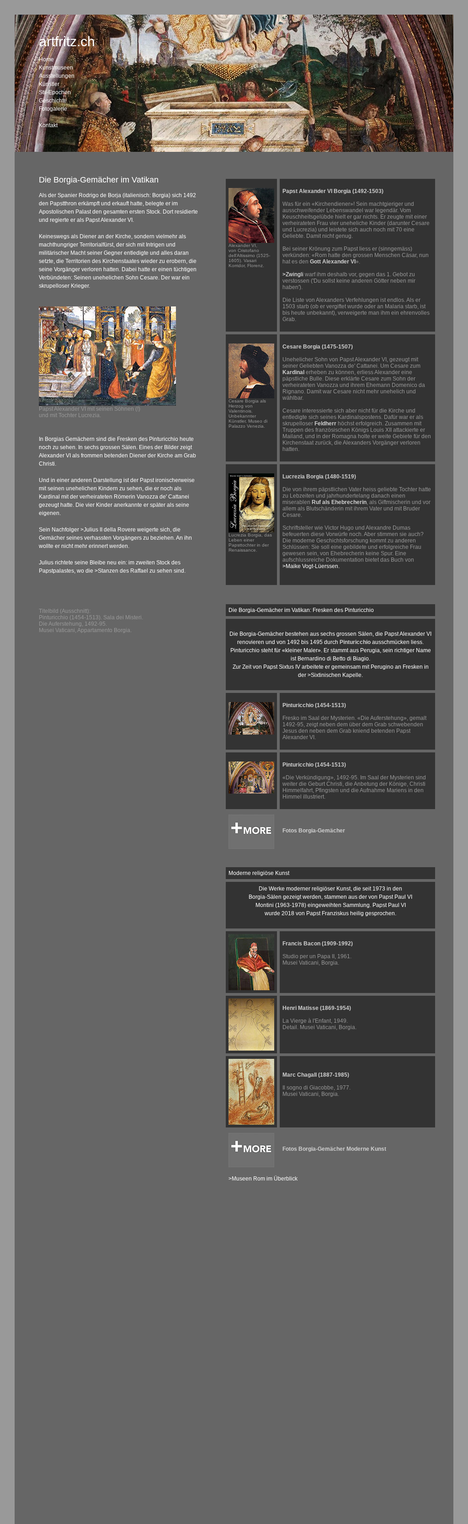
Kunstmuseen (56, 67)
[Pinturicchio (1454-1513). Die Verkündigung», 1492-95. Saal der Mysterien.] (251, 792)
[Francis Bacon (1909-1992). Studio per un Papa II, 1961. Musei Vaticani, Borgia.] (251, 988)
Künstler (49, 84)
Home (46, 59)
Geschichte (53, 100)
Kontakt (48, 125)
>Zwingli (292, 274)
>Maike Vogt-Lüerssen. (311, 566)
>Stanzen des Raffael (121, 571)
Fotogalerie (53, 109)
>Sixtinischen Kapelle (335, 675)
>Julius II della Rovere (108, 529)
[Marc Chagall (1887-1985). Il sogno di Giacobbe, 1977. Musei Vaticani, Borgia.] (251, 1123)
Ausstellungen (56, 76)
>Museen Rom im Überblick (263, 1178)
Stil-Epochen (55, 92)
